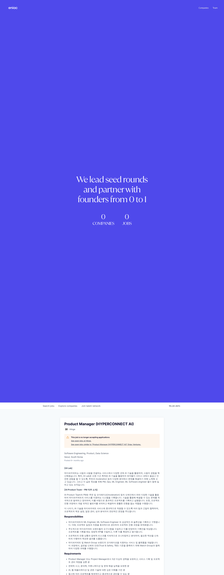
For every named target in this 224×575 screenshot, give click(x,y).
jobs (48, 406)
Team (215, 7)
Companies (204, 7)
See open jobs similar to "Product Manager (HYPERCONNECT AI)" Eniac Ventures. (106, 444)
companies (67, 406)
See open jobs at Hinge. (81, 441)
